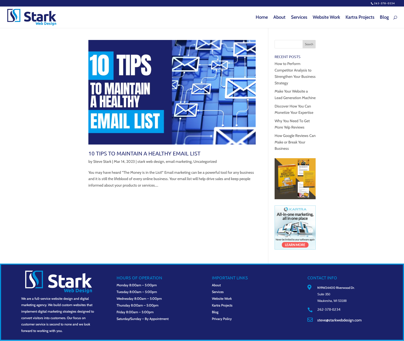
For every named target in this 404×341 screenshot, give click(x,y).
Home (262, 18)
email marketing (179, 161)
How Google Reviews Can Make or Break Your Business (295, 142)
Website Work (326, 18)
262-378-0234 (384, 3)
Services (299, 18)
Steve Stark (102, 161)
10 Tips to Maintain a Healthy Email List (144, 153)
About (279, 18)
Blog (384, 18)
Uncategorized (205, 161)
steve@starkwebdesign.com (339, 320)
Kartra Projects (360, 18)
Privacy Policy (222, 319)
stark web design (150, 161)
